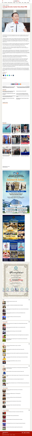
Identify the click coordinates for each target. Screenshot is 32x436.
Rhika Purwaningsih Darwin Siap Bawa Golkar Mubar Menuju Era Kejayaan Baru (15, 349)
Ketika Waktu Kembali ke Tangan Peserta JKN (11, 301)
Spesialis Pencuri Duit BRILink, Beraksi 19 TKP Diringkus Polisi (13, 393)
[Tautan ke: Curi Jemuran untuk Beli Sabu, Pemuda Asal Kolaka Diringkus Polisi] (4, 398)
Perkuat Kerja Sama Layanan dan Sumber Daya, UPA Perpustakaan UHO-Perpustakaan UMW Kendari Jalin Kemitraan (17, 368)
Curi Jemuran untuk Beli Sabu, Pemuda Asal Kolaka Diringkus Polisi (13, 397)
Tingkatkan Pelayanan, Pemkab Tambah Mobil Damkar (6, 166)
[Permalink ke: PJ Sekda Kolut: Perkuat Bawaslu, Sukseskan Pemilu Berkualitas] (7, 150)
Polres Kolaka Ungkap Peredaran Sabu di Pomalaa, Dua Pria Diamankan (14, 389)
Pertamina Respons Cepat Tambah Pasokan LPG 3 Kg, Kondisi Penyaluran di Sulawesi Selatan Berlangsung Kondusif (16, 339)
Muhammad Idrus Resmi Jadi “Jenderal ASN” (15, 133)
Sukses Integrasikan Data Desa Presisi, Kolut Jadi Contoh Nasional (22, 96)
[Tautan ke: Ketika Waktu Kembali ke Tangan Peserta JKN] (4, 302)
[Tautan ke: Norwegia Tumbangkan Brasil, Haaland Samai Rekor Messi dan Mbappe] (4, 420)
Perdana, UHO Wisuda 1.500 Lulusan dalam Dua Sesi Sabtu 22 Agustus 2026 (15, 371)
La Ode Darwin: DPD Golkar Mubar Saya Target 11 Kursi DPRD (13, 345)
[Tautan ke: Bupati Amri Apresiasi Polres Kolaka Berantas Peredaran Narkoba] (4, 402)
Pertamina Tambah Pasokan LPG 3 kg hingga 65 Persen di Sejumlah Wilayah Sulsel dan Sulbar (16, 323)
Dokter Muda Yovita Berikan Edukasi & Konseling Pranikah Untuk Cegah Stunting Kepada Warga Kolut (9, 96)
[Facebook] (11, 84)
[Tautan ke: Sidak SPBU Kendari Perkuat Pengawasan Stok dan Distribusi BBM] (4, 332)
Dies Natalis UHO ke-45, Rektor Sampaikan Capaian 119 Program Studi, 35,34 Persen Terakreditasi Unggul (17, 375)
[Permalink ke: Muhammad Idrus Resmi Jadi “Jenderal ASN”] (16, 128)
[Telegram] (19, 84)
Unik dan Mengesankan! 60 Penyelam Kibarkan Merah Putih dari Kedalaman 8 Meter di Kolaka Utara (9, 91)
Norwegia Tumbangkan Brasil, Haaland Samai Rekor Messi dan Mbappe (14, 419)
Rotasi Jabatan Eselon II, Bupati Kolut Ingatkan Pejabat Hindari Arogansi (22, 98)
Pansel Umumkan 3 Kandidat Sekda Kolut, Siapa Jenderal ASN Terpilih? (9, 94)
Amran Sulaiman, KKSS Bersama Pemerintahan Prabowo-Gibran (13, 316)
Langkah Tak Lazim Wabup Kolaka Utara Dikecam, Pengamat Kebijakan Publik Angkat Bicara (25, 155)
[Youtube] (17, 84)
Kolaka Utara (4, 8)
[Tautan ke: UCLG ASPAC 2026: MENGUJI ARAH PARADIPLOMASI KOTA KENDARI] (4, 306)
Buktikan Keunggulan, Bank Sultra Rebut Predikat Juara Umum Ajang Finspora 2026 (15, 327)
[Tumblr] (14, 84)
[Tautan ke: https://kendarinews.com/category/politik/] (29, 343)
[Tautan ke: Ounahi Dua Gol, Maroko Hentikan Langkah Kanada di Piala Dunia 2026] (4, 428)
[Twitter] (13, 84)
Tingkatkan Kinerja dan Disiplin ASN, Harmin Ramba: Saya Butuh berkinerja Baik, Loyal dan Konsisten (9, 87)
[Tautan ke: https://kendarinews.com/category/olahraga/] (29, 410)
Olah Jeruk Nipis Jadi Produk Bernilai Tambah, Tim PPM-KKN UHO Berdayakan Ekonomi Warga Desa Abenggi (17, 383)
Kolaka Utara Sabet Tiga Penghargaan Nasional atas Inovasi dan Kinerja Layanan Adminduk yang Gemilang (22, 94)
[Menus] (2, 1)
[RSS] (20, 84)
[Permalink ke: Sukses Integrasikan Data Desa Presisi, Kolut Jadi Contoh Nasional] (25, 139)
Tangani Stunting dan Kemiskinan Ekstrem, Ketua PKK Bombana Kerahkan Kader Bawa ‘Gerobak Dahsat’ (23, 87)
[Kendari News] (5, 432)
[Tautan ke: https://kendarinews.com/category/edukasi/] (29, 366)
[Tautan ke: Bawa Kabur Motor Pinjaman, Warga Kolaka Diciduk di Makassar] (4, 406)
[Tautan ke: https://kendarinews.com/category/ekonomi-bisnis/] (29, 321)
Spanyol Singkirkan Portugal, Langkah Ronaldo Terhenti (12, 415)
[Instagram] (16, 84)
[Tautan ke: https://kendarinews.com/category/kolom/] (29, 299)
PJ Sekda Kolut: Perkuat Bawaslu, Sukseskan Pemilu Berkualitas (8, 98)
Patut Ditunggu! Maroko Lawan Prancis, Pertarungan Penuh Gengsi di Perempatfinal (15, 423)
